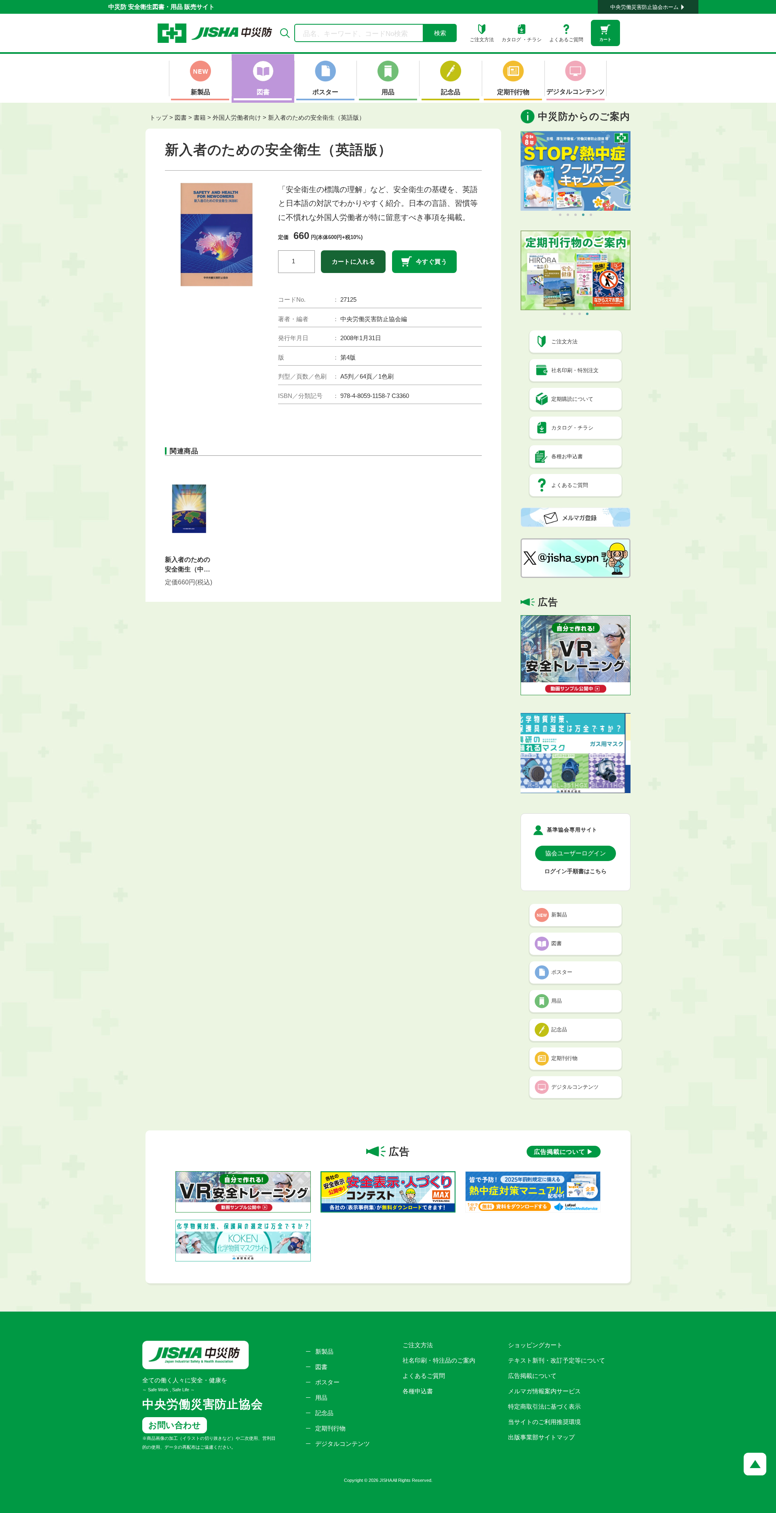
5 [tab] (591, 215)
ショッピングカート (535, 1345)
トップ (159, 117)
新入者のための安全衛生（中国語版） (187, 565)
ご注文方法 (418, 1345)
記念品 (324, 1412)
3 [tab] (575, 215)
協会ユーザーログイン (575, 853)
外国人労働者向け (237, 117)
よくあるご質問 (424, 1375)
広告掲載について (532, 1375)
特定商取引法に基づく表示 (544, 1406)
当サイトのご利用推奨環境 (544, 1421)
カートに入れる (353, 261)
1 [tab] (560, 215)
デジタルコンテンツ (342, 1443)
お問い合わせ (174, 1425)
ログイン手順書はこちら (575, 871)
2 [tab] (568, 215)
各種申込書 (418, 1391)
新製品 (324, 1351)
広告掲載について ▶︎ (563, 1151)
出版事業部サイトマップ (541, 1437)
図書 (181, 117)
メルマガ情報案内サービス (544, 1391)
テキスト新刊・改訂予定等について (556, 1360)
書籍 (200, 117)
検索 (440, 33)
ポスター (327, 1382)
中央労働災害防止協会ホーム (644, 7)
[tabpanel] (575, 171)
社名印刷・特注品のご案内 (439, 1360)
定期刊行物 (330, 1428)
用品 (321, 1397)
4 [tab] (583, 215)
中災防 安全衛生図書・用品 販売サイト (161, 6)
